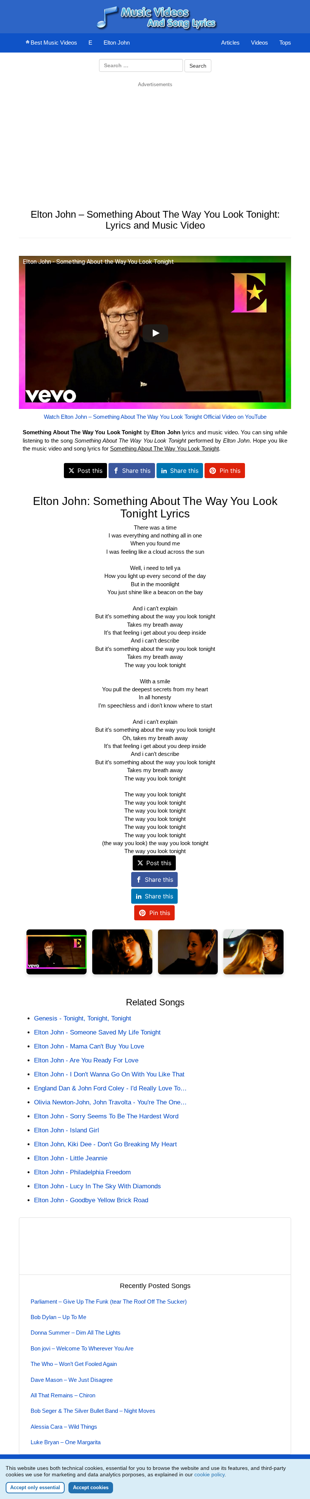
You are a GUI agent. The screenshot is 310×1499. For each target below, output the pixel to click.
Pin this (230, 470)
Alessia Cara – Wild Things (64, 1426)
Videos (259, 42)
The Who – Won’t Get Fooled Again (74, 1364)
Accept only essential (35, 1487)
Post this (90, 470)
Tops (285, 42)
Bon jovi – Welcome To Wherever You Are (82, 1348)
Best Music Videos (54, 42)
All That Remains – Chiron (63, 1395)
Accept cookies (90, 1487)
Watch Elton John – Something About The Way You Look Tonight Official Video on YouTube (155, 416)
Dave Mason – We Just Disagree (72, 1380)
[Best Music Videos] (155, 16)
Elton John (117, 42)
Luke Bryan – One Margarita (66, 1442)
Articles (230, 42)
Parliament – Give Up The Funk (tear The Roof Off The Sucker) (109, 1301)
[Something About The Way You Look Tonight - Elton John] (56, 951)
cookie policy (209, 1474)
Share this (136, 470)
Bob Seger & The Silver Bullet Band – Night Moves (93, 1411)
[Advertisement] (155, 141)
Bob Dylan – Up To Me (58, 1317)
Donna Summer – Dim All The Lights (76, 1332)
